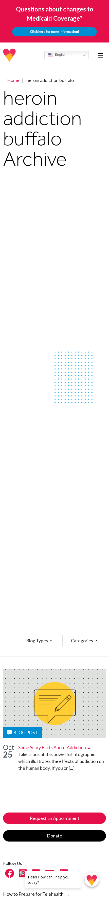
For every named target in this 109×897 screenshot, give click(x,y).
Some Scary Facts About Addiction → (54, 747)
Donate (54, 835)
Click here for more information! (54, 32)
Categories (82, 640)
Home (13, 80)
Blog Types (37, 640)
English (60, 54)
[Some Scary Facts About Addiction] (54, 703)
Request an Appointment (54, 818)
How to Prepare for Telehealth (36, 894)
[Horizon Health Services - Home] (9, 55)
